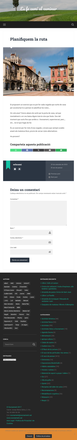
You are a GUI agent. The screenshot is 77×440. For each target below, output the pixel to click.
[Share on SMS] (61, 150)
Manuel (25, 300)
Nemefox (13, 314)
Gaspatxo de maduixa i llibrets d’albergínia (58, 305)
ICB (16, 293)
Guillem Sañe (8, 293)
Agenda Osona (47, 332)
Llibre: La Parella (48, 295)
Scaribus (23, 321)
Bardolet (7, 287)
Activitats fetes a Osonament (53, 329)
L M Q (6, 300)
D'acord (29, 436)
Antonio (18, 283)
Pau (28, 314)
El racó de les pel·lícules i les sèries (55, 353)
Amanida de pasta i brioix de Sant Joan (56, 292)
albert (6, 283)
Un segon (24, 325)
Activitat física (47, 322)
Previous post (55, 174)
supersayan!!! (8, 325)
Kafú (5, 297)
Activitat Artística (48, 319)
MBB (18, 307)
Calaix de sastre (48, 342)
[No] (74, 434)
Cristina (14, 287)
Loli (12, 300)
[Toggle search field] (72, 24)
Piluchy (19, 318)
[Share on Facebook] (27, 150)
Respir (44, 400)
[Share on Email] (50, 150)
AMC (12, 283)
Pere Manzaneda (9, 318)
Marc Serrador (8, 304)
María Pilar (25, 304)
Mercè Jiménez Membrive (12, 311)
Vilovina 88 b (8, 328)
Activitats (45, 325)
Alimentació (46, 336)
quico (26, 318)
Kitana (12, 297)
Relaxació (45, 397)
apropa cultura (47, 339)
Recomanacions (48, 390)
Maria (17, 304)
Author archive (15, 169)
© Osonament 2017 (14, 407)
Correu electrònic (16, 238)
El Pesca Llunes (9, 290)
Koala (18, 297)
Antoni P (26, 283)
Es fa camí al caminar (38, 8)
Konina (25, 297)
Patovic (21, 314)
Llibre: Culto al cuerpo (50, 283)
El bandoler (23, 287)
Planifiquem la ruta (28, 39)
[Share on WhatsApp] (15, 150)
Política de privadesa (43, 436)
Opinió (44, 383)
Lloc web (13, 247)
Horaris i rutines (48, 370)
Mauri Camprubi (9, 307)
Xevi (16, 328)
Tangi (17, 325)
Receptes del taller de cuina (52, 387)
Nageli (6, 314)
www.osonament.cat (14, 418)
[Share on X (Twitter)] (38, 150)
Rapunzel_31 (8, 321)
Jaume (22, 293)
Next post (54, 177)
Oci (43, 377)
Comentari (14, 199)
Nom (12, 228)
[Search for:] (20, 344)
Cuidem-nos (46, 346)
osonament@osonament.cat (21, 415)
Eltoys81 (19, 290)
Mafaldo (18, 300)
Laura (32, 297)
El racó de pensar (56, 168)
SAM (16, 321)
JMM (28, 293)
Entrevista (45, 360)
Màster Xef (26, 311)
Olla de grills (46, 380)
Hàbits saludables (48, 366)
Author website (19, 169)
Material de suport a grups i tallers (55, 373)
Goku (26, 290)
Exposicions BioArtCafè (51, 363)
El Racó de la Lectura (49, 349)
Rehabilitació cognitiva (50, 394)
